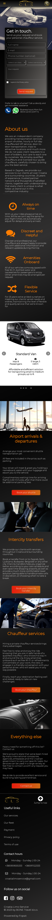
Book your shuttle (26, 492)
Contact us (26, 786)
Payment (9, 830)
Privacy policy (24, 82)
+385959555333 (13, 865)
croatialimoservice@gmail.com (23, 878)
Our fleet (9, 822)
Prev (4, 354)
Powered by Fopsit (15, 915)
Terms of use (11, 844)
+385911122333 (32, 865)
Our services (11, 815)
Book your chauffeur (26, 690)
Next (48, 354)
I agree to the (19, 82)
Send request (26, 91)
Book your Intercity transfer (26, 589)
